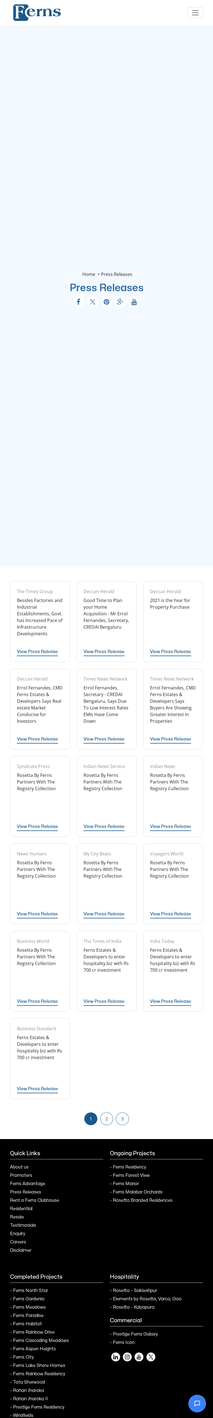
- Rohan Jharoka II (29, 1399)
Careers (18, 1242)
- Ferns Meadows (28, 1307)
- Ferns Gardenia (27, 1299)
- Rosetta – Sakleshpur (133, 1290)
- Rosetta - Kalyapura (132, 1307)
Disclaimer (20, 1250)
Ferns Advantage (27, 1184)
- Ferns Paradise (27, 1315)
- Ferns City (22, 1357)
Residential (21, 1209)
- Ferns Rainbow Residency (37, 1374)
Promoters (21, 1175)
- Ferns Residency (128, 1167)
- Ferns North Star (29, 1290)
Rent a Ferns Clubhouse (34, 1200)
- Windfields (21, 1415)
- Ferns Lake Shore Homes (37, 1365)
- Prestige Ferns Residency (37, 1407)
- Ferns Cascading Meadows (39, 1340)
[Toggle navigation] (195, 12)
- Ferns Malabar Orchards (136, 1192)
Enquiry (17, 1233)
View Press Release (37, 651)
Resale (17, 1217)
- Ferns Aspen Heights (33, 1349)
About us (19, 1167)
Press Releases (25, 1192)
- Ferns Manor (124, 1184)
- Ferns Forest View (130, 1175)
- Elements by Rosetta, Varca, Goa (145, 1299)
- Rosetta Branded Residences (141, 1200)
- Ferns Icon (122, 1342)
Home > (91, 274)
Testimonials (23, 1225)
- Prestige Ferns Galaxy (134, 1334)
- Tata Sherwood (27, 1382)
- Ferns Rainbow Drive (32, 1332)
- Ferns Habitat (26, 1324)
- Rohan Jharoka (27, 1390)
